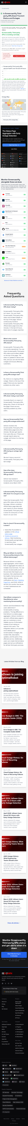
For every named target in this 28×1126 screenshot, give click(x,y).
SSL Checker (18, 1045)
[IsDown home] (5, 2)
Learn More (14, 149)
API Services (6, 1092)
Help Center (6, 1118)
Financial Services (20, 1108)
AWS (5, 1065)
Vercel (22, 1081)
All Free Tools (18, 1043)
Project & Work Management (10, 1099)
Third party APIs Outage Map (10, 119)
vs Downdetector (19, 1024)
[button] (26, 2)
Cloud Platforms (6, 1102)
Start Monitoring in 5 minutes (14, 955)
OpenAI (6, 1078)
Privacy (14, 1120)
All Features (18, 1015)
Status (12, 1118)
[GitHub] (8, 983)
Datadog (21, 580)
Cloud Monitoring (19, 1008)
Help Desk (4, 1026)
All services (5, 1085)
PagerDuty (7, 582)
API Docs (17, 1017)
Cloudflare (13, 1065)
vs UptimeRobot (19, 1034)
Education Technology (17, 1092)
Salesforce (7, 1081)
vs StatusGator (18, 1029)
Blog (3, 1006)
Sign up (22, 88)
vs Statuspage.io (19, 1031)
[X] (5, 983)
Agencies (4, 1039)
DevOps (4, 1031)
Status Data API (6, 1044)
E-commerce (5, 1041)
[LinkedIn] (2, 983)
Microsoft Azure (20, 1075)
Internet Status (18, 1050)
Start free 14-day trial (17, 45)
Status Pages (18, 1005)
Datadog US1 (7, 1068)
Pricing (3, 1004)
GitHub (6, 1072)
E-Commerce (18, 1095)
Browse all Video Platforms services (13, 280)
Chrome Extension (19, 1053)
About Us (4, 1001)
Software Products (6, 1024)
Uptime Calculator (19, 1048)
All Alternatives (19, 1036)
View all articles (13, 923)
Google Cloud (15, 1072)
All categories (6, 1112)
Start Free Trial (13, 145)
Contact (18, 1118)
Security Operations (7, 1105)
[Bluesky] (11, 983)
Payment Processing (8, 1095)
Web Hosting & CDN (18, 1102)
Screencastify (5, 8)
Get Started (4, 1009)
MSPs (3, 1029)
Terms (23, 1118)
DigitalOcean (18, 1068)
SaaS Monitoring (19, 1013)
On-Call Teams (5, 1034)
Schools (4, 1036)
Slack (15, 580)
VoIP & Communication (8, 1108)
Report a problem (19, 56)
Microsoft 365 (7, 1075)
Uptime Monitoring (19, 1010)
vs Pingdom (18, 1026)
